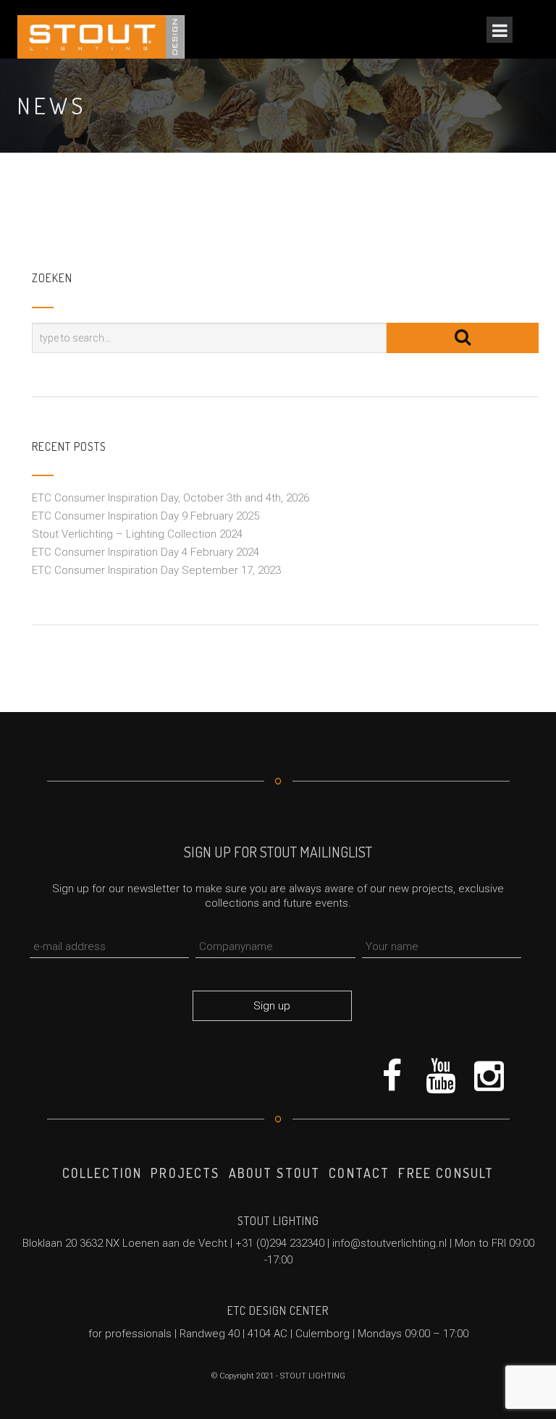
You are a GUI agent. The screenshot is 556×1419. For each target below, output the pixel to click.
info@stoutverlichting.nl (389, 1243)
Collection (102, 1173)
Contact (359, 1173)
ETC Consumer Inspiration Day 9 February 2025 (145, 515)
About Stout (275, 1173)
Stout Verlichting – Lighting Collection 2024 (137, 534)
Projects (185, 1173)
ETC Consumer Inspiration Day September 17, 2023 (156, 570)
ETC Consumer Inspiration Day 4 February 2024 (145, 552)
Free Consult (446, 1173)
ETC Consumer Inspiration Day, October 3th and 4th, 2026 (170, 497)
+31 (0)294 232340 (279, 1243)
